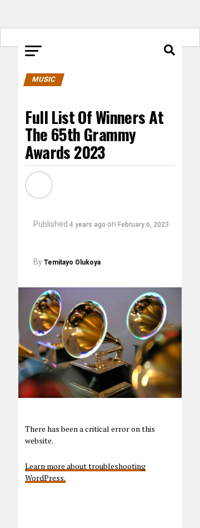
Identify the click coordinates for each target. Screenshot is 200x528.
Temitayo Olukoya (72, 262)
